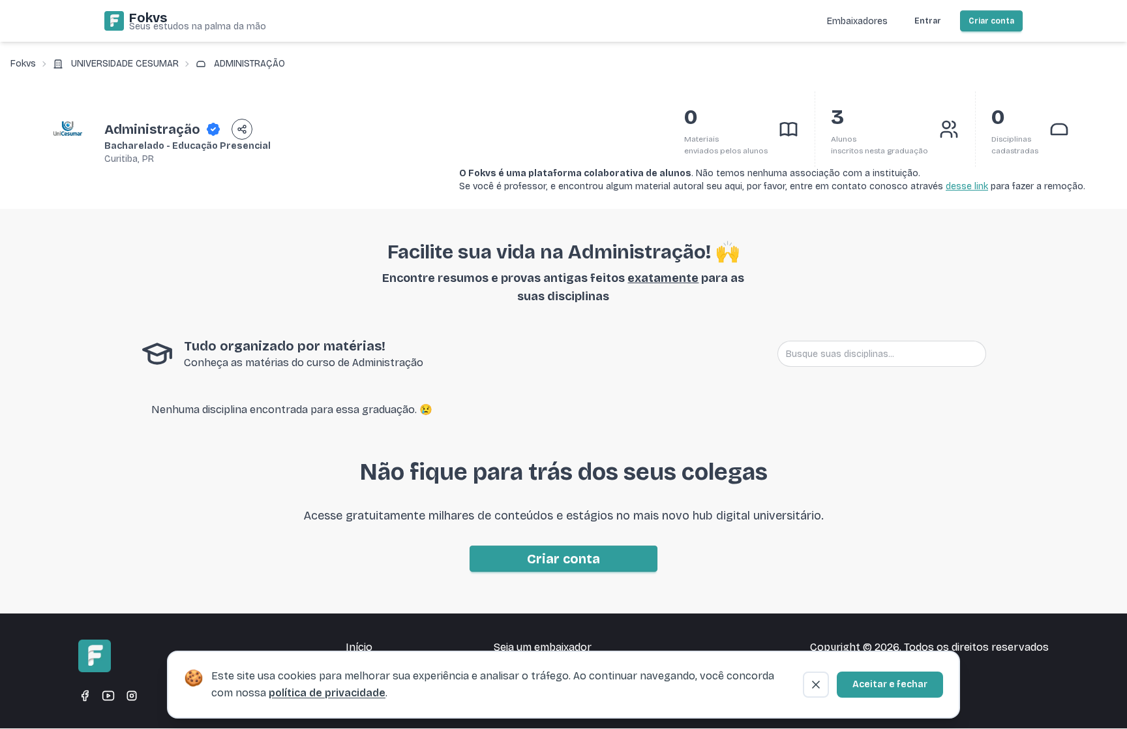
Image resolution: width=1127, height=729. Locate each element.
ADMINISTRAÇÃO (249, 63)
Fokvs (23, 63)
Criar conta (991, 20)
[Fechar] (816, 685)
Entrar (927, 20)
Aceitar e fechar (889, 684)
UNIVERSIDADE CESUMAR (125, 63)
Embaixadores (857, 21)
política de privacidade (327, 693)
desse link (967, 186)
